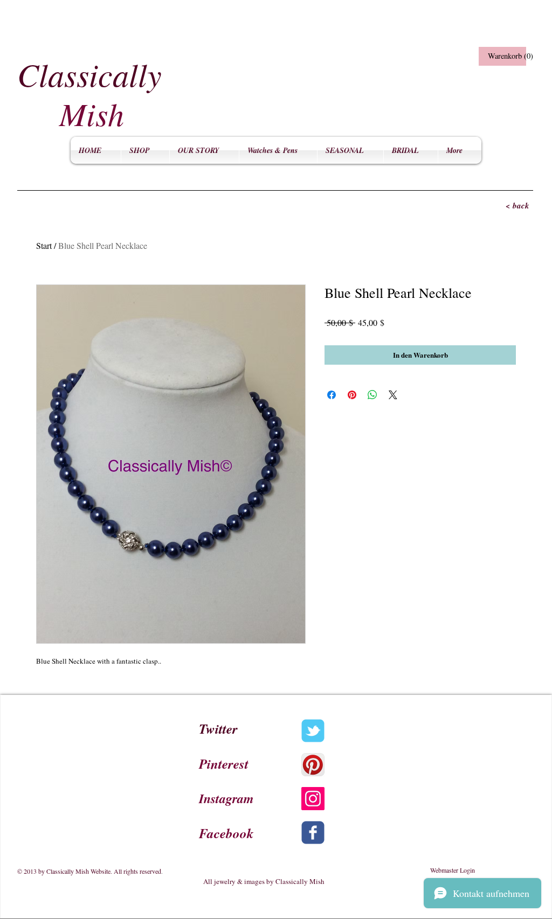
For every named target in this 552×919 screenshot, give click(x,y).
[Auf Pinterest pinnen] (352, 394)
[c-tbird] (313, 730)
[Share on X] (393, 394)
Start (44, 245)
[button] (501, 56)
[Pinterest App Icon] (313, 764)
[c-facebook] (313, 832)
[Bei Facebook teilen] (331, 394)
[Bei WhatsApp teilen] (372, 394)
